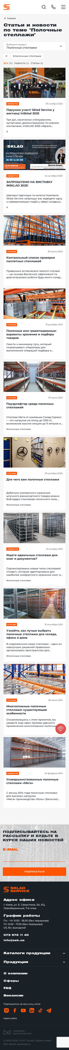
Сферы (11, 981)
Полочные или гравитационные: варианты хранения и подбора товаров (31, 334)
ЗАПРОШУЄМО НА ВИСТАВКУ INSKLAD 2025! (29, 183)
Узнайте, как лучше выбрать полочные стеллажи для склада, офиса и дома (31, 634)
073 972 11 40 (16, 935)
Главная (11, 18)
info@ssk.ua (14, 940)
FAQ (7, 988)
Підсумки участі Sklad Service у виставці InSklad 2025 (30, 111)
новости (12, 104)
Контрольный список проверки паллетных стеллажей (30, 259)
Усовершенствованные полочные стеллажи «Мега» (32, 781)
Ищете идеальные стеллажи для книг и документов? (32, 556)
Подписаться (34, 871)
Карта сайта (10, 1018)
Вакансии (13, 995)
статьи (11, 251)
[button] (60, 729)
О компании (15, 973)
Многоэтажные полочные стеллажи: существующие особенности (26, 710)
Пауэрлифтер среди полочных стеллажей (30, 405)
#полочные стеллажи (27, 56)
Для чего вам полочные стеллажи (32, 479)
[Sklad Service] (7, 7)
